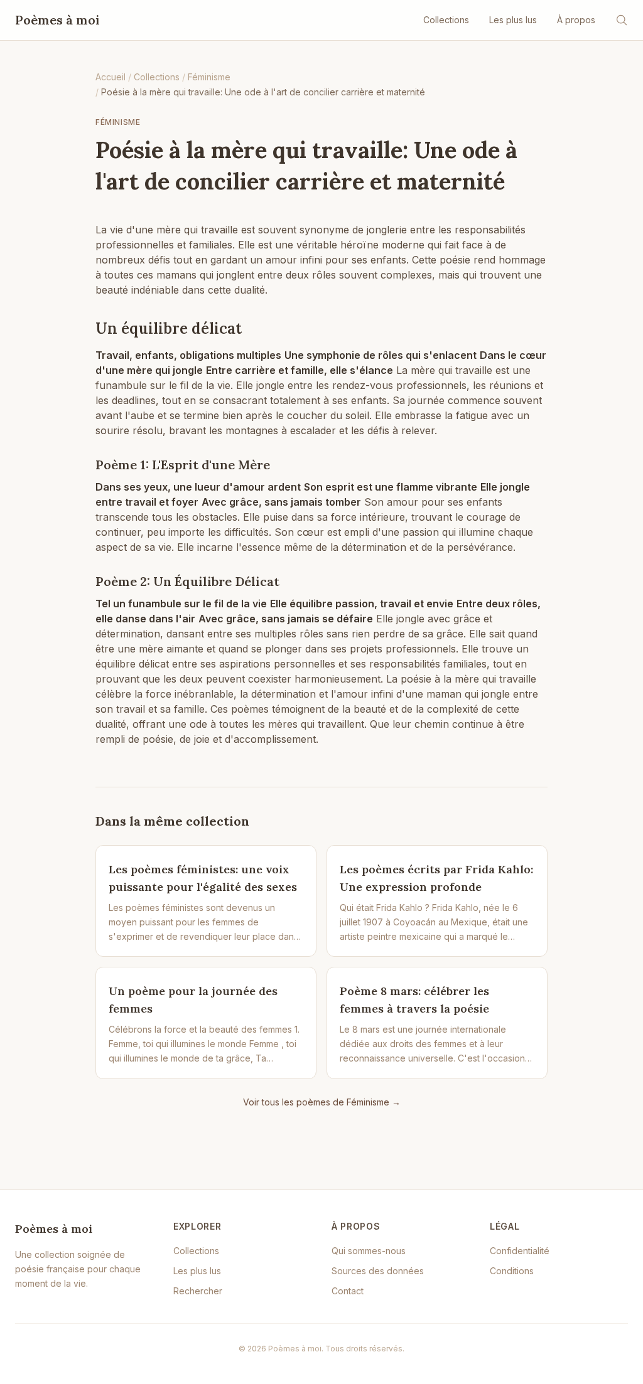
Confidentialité (519, 1250)
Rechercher (197, 1291)
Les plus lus (513, 19)
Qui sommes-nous (369, 1250)
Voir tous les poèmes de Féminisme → (322, 1102)
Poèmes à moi (57, 20)
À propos (576, 19)
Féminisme (117, 122)
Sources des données (378, 1270)
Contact (348, 1291)
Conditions (512, 1270)
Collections (446, 19)
